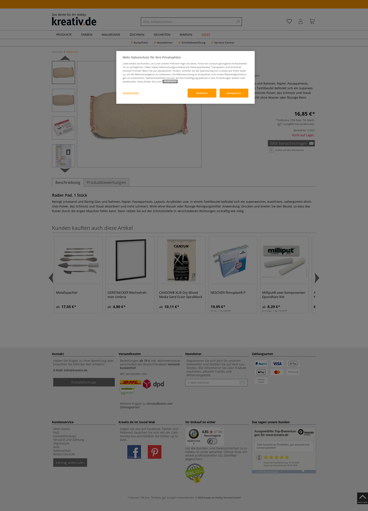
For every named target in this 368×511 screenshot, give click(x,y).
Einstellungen (131, 92)
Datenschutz (170, 81)
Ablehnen (202, 93)
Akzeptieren (234, 93)
